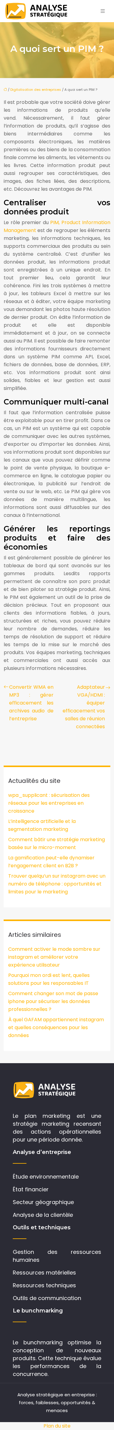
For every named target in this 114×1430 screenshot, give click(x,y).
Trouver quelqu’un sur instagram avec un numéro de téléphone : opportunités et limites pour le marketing (56, 883)
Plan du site (57, 1425)
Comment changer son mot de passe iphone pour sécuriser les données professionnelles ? (53, 1001)
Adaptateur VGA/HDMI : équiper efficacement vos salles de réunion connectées (84, 707)
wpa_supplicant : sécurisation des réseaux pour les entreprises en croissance (49, 803)
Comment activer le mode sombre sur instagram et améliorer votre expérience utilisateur (54, 957)
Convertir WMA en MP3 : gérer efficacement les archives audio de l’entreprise (31, 703)
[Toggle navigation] (102, 11)
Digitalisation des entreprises (35, 89)
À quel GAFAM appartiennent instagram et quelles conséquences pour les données (56, 1027)
